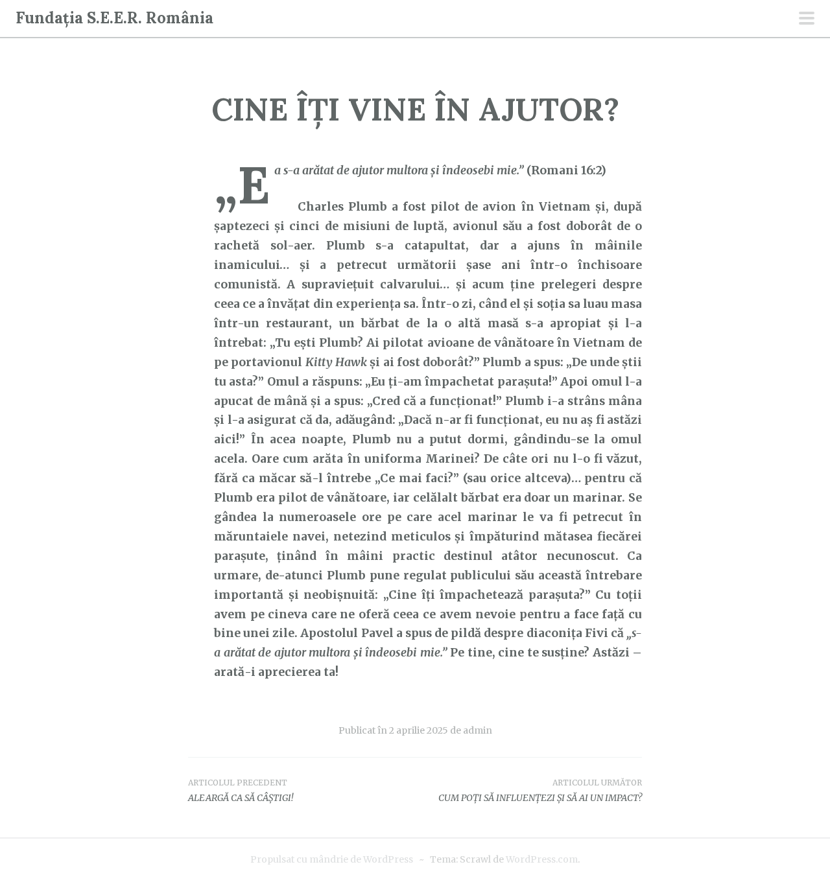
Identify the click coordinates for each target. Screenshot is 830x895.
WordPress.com (542, 859)
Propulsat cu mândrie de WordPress (331, 859)
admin (477, 730)
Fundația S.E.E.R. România (114, 18)
